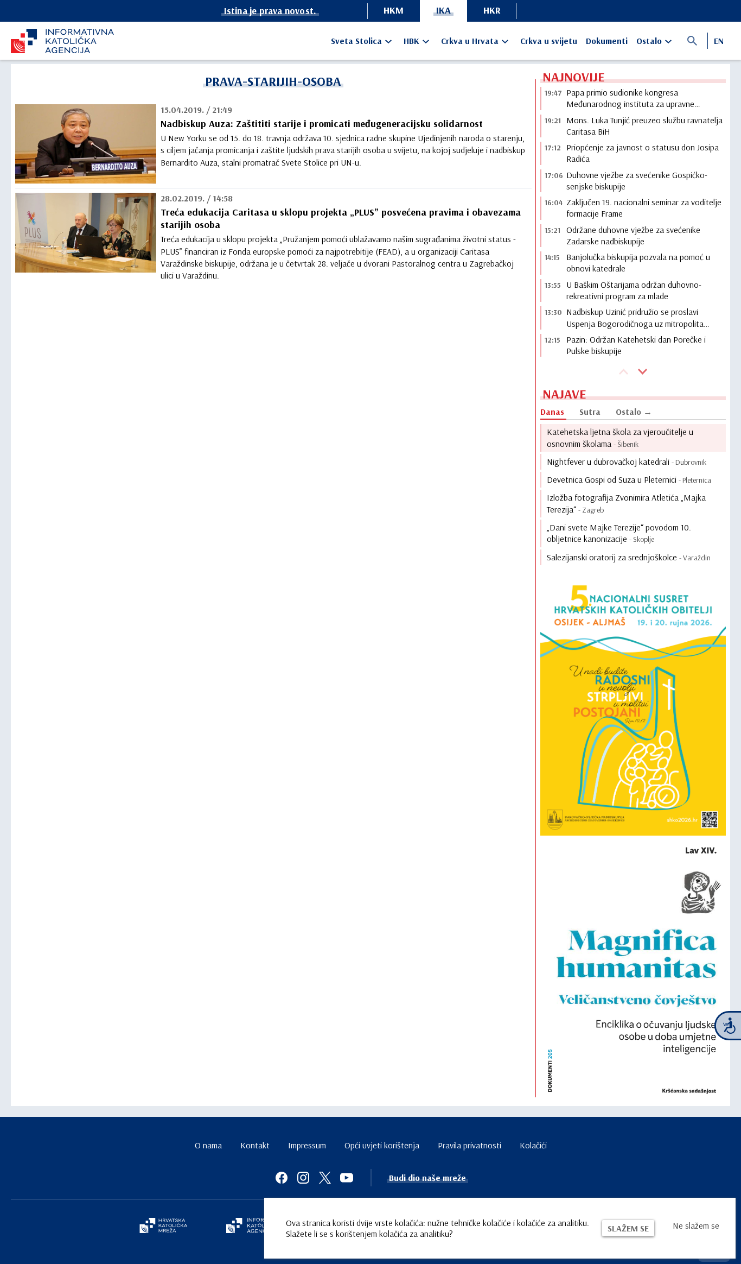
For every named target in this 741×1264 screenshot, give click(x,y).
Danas (552, 411)
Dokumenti (607, 40)
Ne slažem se (696, 1225)
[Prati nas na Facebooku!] (281, 1177)
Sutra (590, 411)
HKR (492, 10)
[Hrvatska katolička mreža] (163, 1226)
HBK (411, 40)
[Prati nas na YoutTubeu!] (346, 1177)
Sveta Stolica (356, 40)
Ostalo (649, 40)
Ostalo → (634, 411)
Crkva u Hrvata (470, 40)
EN (719, 40)
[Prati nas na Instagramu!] (303, 1177)
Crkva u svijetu (548, 40)
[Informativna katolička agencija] (257, 1226)
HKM (394, 10)
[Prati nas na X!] (324, 1177)
